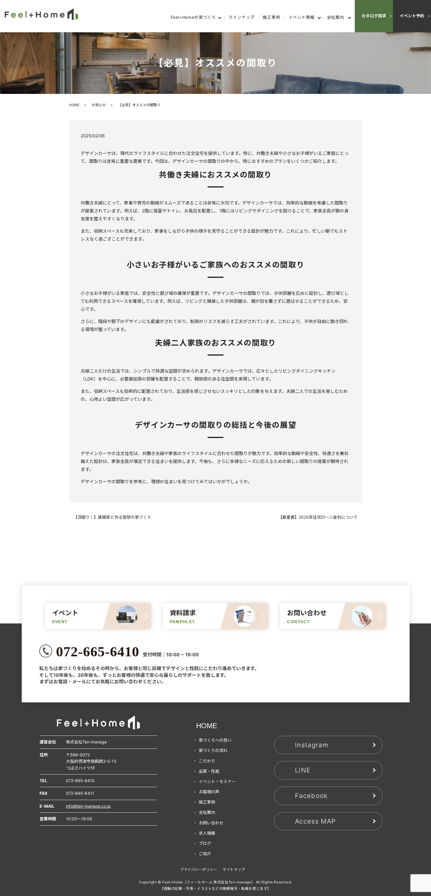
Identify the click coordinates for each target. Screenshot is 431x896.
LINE (302, 770)
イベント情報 (302, 17)
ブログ (205, 843)
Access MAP (315, 821)
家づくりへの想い (215, 740)
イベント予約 (412, 15)
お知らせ (99, 105)
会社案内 (335, 17)
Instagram (311, 745)
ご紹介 (205, 853)
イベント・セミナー (217, 781)
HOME (74, 105)
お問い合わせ (211, 822)
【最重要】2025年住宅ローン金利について (318, 517)
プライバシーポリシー (198, 869)
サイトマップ (234, 869)
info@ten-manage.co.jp (88, 806)
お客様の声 (209, 791)
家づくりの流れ (213, 750)
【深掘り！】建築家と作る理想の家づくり (112, 517)
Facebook (311, 795)
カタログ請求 (374, 15)
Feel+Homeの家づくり (193, 17)
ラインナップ (241, 17)
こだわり (207, 760)
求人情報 (207, 833)
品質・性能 (209, 771)
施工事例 (271, 17)
